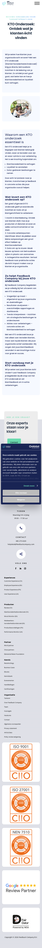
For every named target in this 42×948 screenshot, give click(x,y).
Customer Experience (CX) (13, 581)
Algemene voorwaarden (12, 724)
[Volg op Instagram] (25, 568)
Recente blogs (9, 663)
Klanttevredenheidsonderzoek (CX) (16, 612)
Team (6, 707)
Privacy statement (10, 728)
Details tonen (29, 486)
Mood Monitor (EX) (11, 616)
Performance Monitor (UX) (13, 632)
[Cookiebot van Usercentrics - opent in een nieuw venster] (29, 446)
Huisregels (7, 711)
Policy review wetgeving (12, 737)
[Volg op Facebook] (16, 568)
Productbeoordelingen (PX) (13, 628)
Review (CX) (8, 608)
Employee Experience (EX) (13, 585)
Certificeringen (9, 689)
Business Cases (9, 667)
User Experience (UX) (11, 594)
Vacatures (7, 715)
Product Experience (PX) (12, 590)
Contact (14, 442)
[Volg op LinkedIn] (20, 568)
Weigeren (21, 500)
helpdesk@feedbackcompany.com (21, 544)
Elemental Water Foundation (14, 654)
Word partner (9, 645)
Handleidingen (9, 685)
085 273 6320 (21, 541)
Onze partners (9, 650)
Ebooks (6, 672)
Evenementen (9, 680)
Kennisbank (8, 676)
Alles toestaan (21, 493)
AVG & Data (8, 732)
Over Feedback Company (13, 702)
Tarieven (7, 698)
